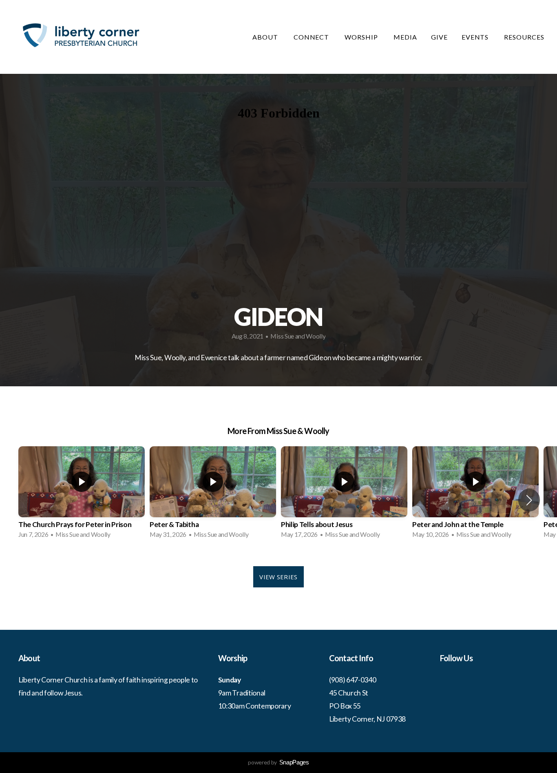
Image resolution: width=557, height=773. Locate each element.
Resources (525, 37)
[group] (81, 494)
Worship (362, 37)
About (266, 37)
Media (405, 37)
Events (476, 37)
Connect (312, 37)
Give (439, 37)
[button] (529, 500)
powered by (278, 762)
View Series (278, 577)
